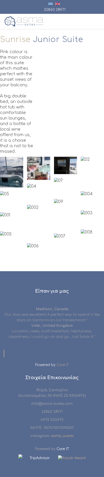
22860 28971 (54, 10)
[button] (11, 172)
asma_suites (62, 436)
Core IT (63, 365)
